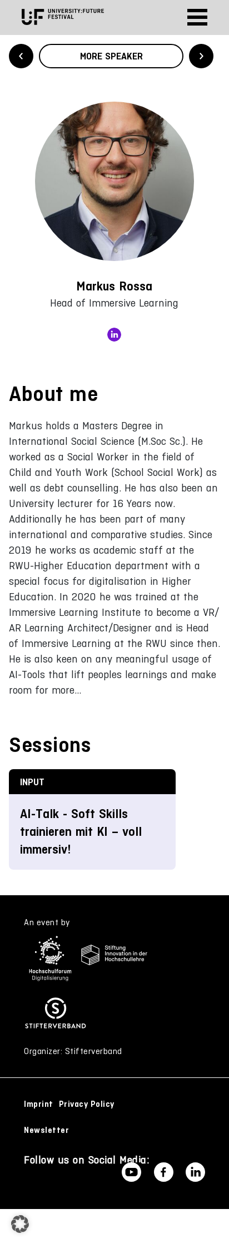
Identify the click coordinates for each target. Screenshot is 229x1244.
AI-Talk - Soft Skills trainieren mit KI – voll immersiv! (81, 831)
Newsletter (46, 1130)
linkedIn (114, 335)
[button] (20, 1224)
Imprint (38, 1104)
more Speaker (111, 56)
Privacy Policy (86, 1104)
